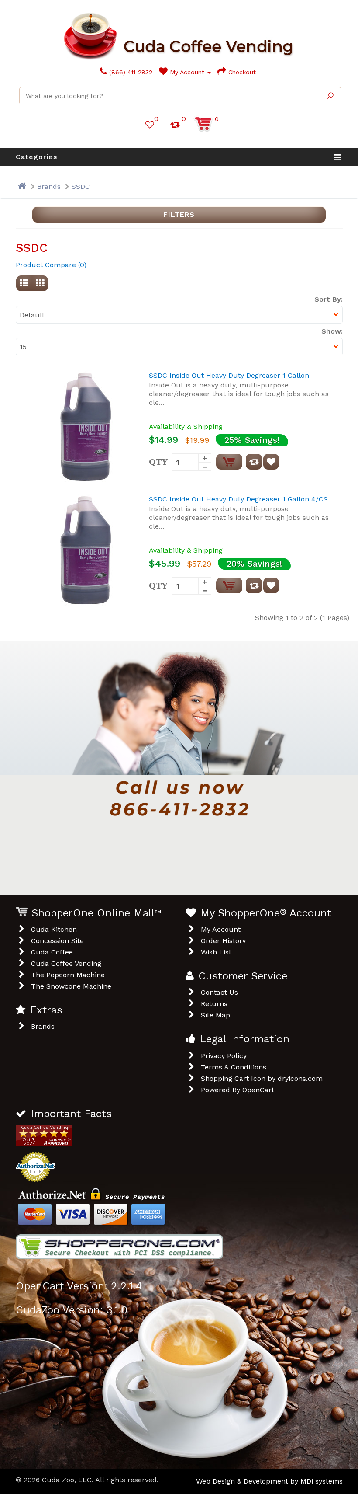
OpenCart (258, 1090)
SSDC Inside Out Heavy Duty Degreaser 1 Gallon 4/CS (238, 499)
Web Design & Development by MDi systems (269, 1481)
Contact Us (219, 992)
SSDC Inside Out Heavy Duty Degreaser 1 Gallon (229, 375)
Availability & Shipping (186, 426)
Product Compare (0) (51, 265)
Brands (49, 186)
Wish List (216, 952)
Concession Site (57, 941)
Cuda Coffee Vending (66, 963)
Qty (158, 461)
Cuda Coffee (52, 952)
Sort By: (328, 299)
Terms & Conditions (233, 1067)
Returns (214, 1003)
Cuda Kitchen (54, 929)
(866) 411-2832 (129, 72)
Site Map (215, 1015)
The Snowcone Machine (71, 986)
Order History (223, 941)
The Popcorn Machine (68, 975)
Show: (332, 331)
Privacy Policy (224, 1056)
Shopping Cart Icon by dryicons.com (262, 1078)
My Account (187, 72)
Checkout (241, 72)
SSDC (81, 186)
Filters (179, 214)
